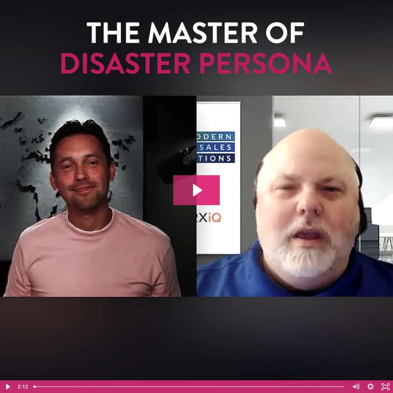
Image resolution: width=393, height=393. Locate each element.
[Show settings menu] (370, 386)
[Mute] (355, 386)
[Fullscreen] (385, 386)
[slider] (189, 386)
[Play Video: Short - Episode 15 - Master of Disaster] (196, 190)
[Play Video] (7, 386)
